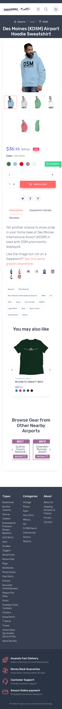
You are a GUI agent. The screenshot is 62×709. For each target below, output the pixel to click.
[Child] (44, 271)
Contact (48, 522)
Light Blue (12, 308)
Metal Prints (8, 554)
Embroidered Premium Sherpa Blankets (8, 528)
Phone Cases (9, 572)
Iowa (18, 302)
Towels (6, 625)
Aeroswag (47, 704)
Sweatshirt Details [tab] (40, 210)
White (25, 315)
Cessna (27, 537)
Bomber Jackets (6, 508)
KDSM (45, 22)
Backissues (8, 502)
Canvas (6, 514)
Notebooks (8, 567)
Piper (25, 511)
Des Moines (24, 289)
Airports (21, 22)
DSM (43, 295)
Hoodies (6, 546)
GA (24, 524)
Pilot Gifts (28, 515)
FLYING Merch (30, 528)
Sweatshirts (8, 617)
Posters (6, 580)
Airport (11, 289)
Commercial (29, 532)
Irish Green (30, 302)
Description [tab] (16, 210)
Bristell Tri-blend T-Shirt (29, 381)
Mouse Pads (8, 559)
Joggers (6, 550)
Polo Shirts (8, 576)
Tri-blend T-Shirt (22, 378)
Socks (5, 600)
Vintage (27, 502)
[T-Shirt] (11, 271)
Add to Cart (40, 184)
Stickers (6, 612)
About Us (48, 502)
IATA (10, 302)
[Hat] (52, 271)
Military (27, 519)
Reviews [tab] (14, 217)
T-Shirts (6, 621)
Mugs (5, 563)
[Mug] (27, 271)
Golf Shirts (8, 537)
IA (51, 295)
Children (6, 518)
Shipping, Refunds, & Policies (49, 510)
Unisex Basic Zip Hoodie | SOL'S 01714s (9, 633)
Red (23, 308)
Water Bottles (9, 641)
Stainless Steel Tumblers (10, 607)
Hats (4, 541)
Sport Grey (35, 308)
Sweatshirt (13, 315)
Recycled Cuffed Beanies (10, 587)
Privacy (48, 517)
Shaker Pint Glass (8, 595)
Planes (26, 506)
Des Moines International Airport (22, 295)
